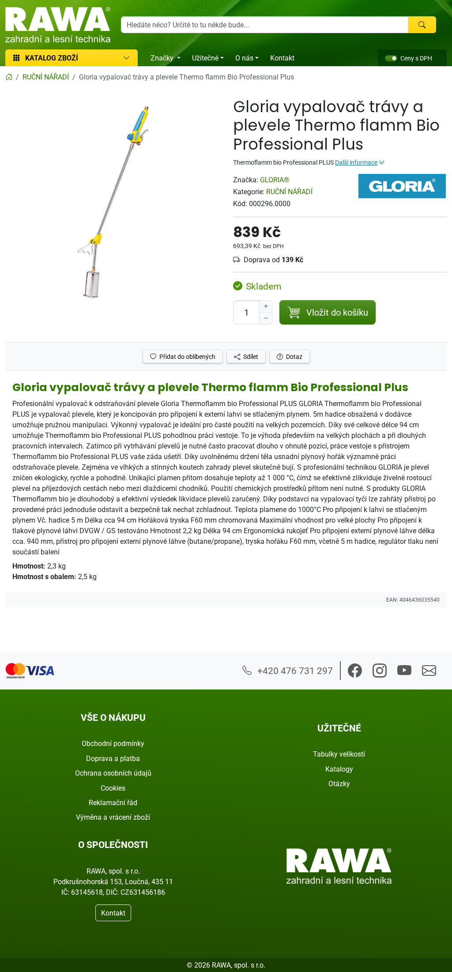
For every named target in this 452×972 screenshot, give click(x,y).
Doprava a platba (113, 758)
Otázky (339, 783)
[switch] (391, 58)
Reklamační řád (113, 802)
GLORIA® (275, 179)
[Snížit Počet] (265, 318)
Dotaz (293, 356)
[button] (355, 670)
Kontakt (282, 57)
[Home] (8, 76)
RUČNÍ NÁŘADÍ (289, 191)
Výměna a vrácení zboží (113, 817)
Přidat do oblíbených (186, 356)
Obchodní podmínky (113, 743)
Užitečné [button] (205, 57)
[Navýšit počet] (265, 306)
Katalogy (339, 769)
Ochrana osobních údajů (113, 773)
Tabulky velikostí (339, 754)
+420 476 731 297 (294, 670)
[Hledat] (422, 24)
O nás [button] (244, 57)
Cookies (113, 788)
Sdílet (250, 356)
